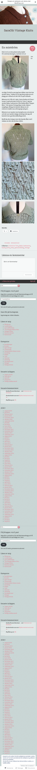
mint (12, 248)
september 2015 (9, 474)
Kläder (6, 354)
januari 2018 (8, 428)
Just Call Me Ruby (9, 328)
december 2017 (8, 429)
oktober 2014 (8, 492)
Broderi (6, 346)
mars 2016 (7, 463)
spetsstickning (19, 248)
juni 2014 (7, 499)
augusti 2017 (8, 436)
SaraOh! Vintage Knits (18, 30)
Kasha (4, 248)
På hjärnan (7, 324)
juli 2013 (6, 518)
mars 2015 (7, 484)
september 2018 (9, 421)
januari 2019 (8, 416)
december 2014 (9, 489)
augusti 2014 (8, 496)
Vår (15, 400)
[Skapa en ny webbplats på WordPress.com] (18, 2)
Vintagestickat (15, 242)
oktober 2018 (8, 419)
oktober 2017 (8, 433)
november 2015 (9, 470)
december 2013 (8, 509)
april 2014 (7, 502)
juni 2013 (7, 519)
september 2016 (9, 453)
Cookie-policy (6, 762)
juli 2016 (6, 457)
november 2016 (9, 450)
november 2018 (9, 417)
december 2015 (9, 468)
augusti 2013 (8, 516)
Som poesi (7, 379)
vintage (27, 248)
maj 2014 (7, 501)
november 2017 (8, 431)
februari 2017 (8, 445)
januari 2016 (8, 467)
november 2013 (8, 511)
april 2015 (7, 482)
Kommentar (28, 274)
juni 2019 (7, 412)
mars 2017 (7, 443)
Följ (4, 303)
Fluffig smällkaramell (10, 381)
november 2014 (9, 491)
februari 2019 (8, 414)
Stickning (7, 242)
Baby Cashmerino (24, 246)
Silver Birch (7, 376)
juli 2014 (6, 497)
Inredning (7, 353)
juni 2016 (7, 458)
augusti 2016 (8, 455)
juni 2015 (7, 479)
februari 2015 (8, 485)
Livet (5, 356)
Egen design (8, 348)
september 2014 (9, 494)
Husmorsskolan (9, 333)
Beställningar (8, 344)
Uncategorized (8, 361)
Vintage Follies (8, 331)
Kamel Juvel (7, 334)
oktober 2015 (8, 472)
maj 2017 (7, 440)
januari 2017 (8, 446)
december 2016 (9, 448)
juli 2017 (6, 438)
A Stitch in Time (13, 246)
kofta (8, 248)
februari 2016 (8, 465)
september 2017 (9, 434)
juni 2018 (7, 424)
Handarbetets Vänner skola (12, 351)
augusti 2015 (8, 475)
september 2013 (9, 514)
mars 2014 (7, 504)
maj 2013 (7, 521)
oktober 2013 (8, 513)
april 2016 (7, 462)
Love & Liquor (8, 326)
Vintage (6, 363)
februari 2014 (8, 506)
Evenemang (7, 349)
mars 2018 (7, 426)
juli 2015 (6, 477)
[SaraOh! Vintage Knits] (18, 15)
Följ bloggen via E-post (10, 291)
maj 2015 (7, 480)
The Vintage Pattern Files (11, 329)
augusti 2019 (8, 411)
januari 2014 (8, 508)
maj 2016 (7, 460)
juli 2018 (6, 423)
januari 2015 (8, 487)
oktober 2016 (8, 451)
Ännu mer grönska (8, 281)
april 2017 (7, 441)
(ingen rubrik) (8, 374)
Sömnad (6, 358)
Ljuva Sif (6, 378)
